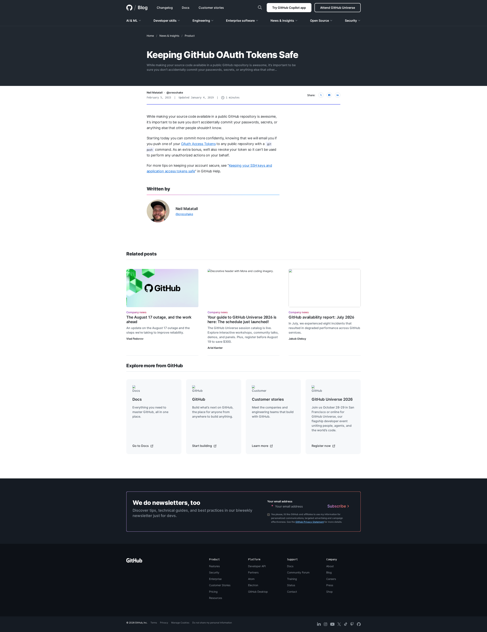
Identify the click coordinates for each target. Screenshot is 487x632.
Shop (329, 591)
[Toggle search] (260, 8)
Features (214, 566)
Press (329, 585)
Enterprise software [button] (240, 20)
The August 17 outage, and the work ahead (158, 319)
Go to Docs (141, 446)
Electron (253, 585)
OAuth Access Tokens (198, 144)
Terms (153, 622)
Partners (253, 572)
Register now (321, 446)
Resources (215, 597)
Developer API (257, 566)
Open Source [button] (319, 20)
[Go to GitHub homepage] (134, 561)
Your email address (279, 501)
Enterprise (215, 578)
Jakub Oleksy (297, 338)
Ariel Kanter (215, 347)
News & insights (169, 35)
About (330, 566)
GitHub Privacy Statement (309, 521)
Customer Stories (219, 585)
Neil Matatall (155, 92)
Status (291, 585)
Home (150, 35)
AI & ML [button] (132, 20)
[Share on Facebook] (329, 95)
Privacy (164, 622)
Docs (290, 566)
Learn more (260, 446)
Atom (251, 578)
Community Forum (298, 572)
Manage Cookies (180, 622)
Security (214, 572)
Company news (136, 312)
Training (292, 578)
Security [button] (351, 20)
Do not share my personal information (212, 622)
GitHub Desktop (258, 591)
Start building (202, 446)
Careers (331, 578)
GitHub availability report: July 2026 (321, 317)
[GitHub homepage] (129, 8)
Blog (143, 7)
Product (190, 35)
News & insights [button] (282, 20)
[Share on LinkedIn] (337, 95)
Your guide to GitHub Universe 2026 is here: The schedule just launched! (242, 319)
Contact (292, 591)
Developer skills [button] (165, 20)
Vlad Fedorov (134, 338)
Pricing (213, 591)
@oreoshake (174, 92)
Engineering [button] (201, 20)
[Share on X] (321, 95)
